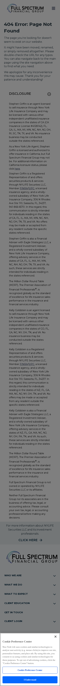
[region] (30, 659)
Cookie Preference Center (30, 670)
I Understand (30, 679)
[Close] (55, 636)
